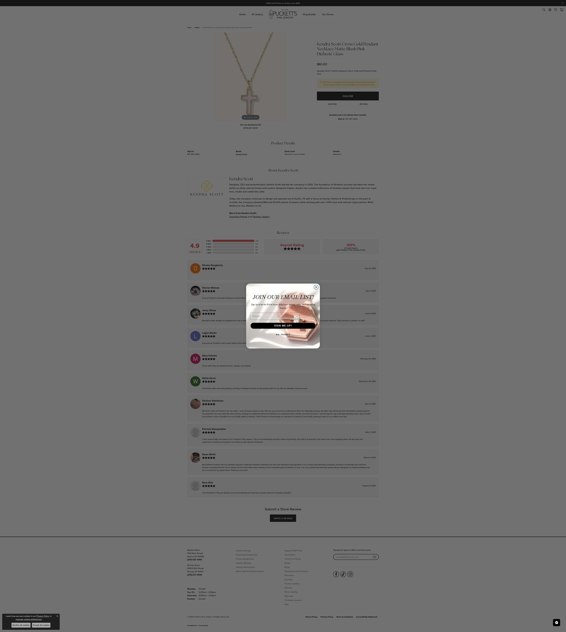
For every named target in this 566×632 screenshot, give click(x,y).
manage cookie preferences (29, 619)
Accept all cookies (41, 625)
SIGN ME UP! (283, 325)
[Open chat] (556, 622)
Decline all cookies (21, 625)
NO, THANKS (283, 335)
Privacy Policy (42, 616)
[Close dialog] (316, 287)
